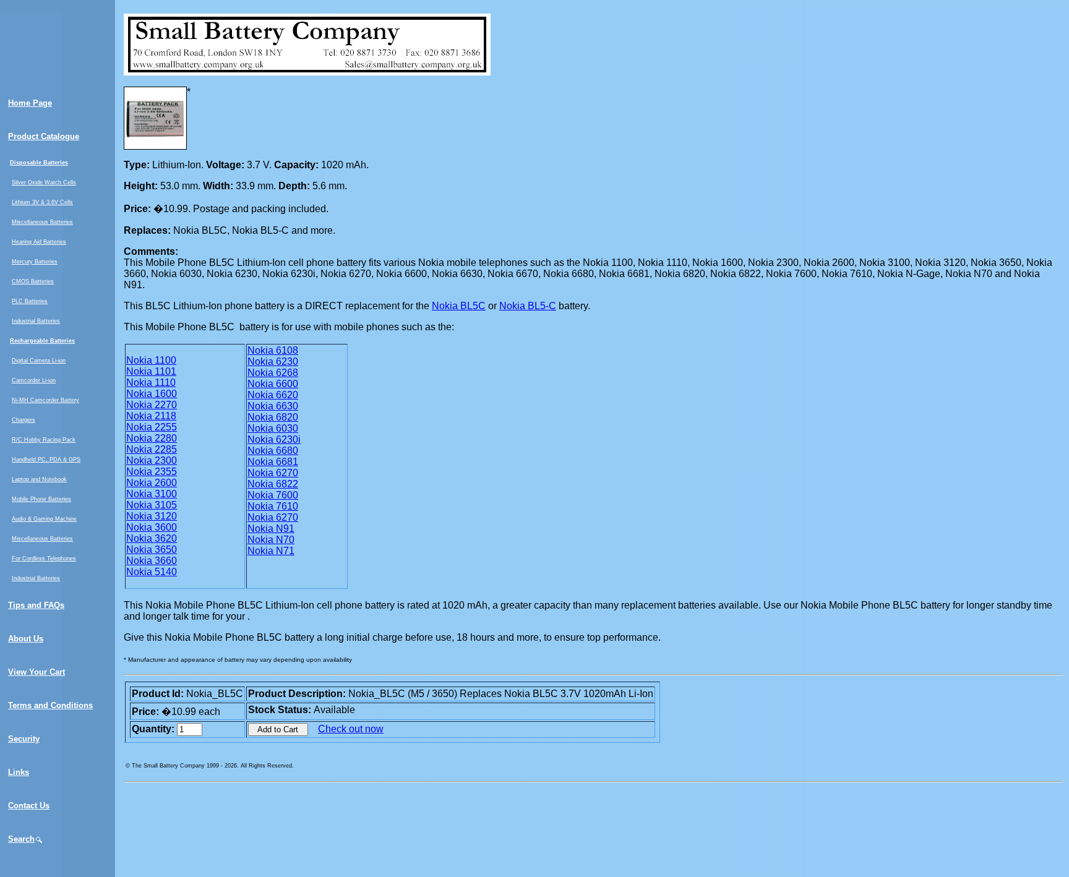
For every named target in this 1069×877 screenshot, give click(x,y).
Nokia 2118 (151, 416)
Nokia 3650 (151, 549)
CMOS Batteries (33, 281)
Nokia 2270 (151, 405)
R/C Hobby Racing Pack (43, 440)
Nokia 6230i (274, 439)
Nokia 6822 (272, 484)
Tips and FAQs (36, 605)
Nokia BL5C (459, 306)
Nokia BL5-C (527, 306)
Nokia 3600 (151, 527)
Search (21, 839)
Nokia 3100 (151, 494)
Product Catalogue (43, 136)
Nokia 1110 (151, 382)
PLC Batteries (30, 301)
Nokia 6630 (272, 406)
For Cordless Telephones (44, 558)
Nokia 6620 (272, 395)
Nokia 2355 (151, 471)
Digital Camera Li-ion (39, 360)
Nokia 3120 (151, 516)
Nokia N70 (270, 539)
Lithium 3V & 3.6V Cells (42, 202)
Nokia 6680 (272, 450)
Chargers (23, 420)
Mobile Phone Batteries (41, 499)
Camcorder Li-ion (34, 380)
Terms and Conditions (50, 705)
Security (24, 738)
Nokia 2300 (151, 460)
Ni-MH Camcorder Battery (45, 400)
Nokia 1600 (151, 393)
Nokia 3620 (151, 538)
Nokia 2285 (151, 449)
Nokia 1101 (151, 371)
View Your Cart (36, 672)
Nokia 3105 (151, 505)
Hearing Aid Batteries (39, 242)
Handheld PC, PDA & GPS (46, 459)
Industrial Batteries (36, 321)
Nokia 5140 (151, 572)
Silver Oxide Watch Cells (44, 182)
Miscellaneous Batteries (42, 222)
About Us (25, 638)
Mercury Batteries (35, 262)
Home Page (30, 103)
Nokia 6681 (272, 461)
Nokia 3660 (151, 560)
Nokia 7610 (272, 506)
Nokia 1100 (151, 360)
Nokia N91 (270, 528)
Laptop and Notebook (39, 479)
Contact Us (28, 805)
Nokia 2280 (151, 438)
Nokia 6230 (272, 361)
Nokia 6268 (272, 372)
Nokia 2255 (151, 427)
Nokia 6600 (272, 384)
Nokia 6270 (272, 473)
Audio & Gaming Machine (44, 519)
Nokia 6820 (272, 417)
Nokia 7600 (272, 495)
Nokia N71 (270, 550)
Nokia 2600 (151, 482)
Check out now (351, 729)
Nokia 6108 (272, 350)
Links (18, 772)
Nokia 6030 (272, 428)
